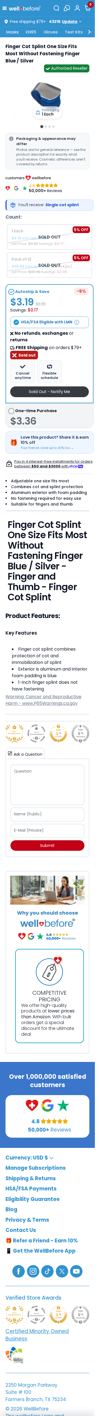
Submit (47, 845)
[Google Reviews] (16, 188)
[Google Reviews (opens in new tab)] (47, 1105)
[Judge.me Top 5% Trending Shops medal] (80, 733)
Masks (12, 32)
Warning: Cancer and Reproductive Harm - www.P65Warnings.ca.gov (43, 699)
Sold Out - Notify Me (49, 391)
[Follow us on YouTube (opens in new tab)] (76, 1271)
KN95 (31, 32)
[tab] (41, 126)
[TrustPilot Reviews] (25, 188)
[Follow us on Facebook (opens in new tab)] (18, 1271)
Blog (11, 1209)
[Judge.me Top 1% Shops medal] (58, 733)
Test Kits (74, 32)
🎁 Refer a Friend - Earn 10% (42, 1240)
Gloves (51, 32)
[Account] (77, 8)
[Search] (56, 8)
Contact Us (21, 1230)
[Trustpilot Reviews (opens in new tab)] (63, 1105)
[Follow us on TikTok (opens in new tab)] (47, 1271)
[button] (5, 8)
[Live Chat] (67, 8)
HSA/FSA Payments (31, 1188)
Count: (14, 217)
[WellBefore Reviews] (8, 188)
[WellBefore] (25, 8)
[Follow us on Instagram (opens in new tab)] (33, 1271)
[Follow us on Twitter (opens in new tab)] (62, 1271)
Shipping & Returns (31, 1178)
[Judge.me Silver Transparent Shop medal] (36, 733)
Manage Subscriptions (36, 1168)
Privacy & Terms (27, 1220)
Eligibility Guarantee (33, 1199)
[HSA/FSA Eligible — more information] (76, 322)
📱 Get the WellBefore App (41, 1251)
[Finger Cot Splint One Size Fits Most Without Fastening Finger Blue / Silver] (47, 96)
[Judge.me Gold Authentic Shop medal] (14, 733)
